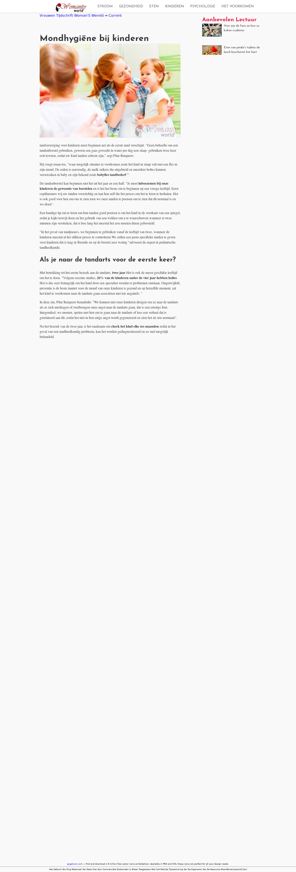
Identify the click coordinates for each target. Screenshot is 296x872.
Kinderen (174, 6)
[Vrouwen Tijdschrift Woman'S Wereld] (69, 8)
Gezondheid (131, 6)
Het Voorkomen (237, 6)
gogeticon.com (75, 864)
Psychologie (202, 6)
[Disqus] (110, 397)
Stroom (105, 6)
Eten (154, 6)
